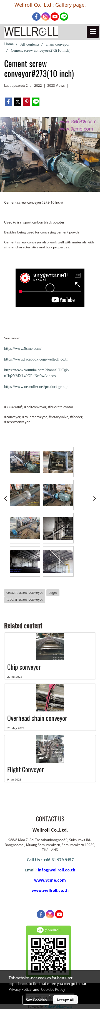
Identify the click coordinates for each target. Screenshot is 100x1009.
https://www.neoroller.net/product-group (36, 387)
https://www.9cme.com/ (22, 348)
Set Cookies (36, 999)
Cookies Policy (53, 989)
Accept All (65, 999)
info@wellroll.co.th (56, 870)
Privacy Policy (20, 989)
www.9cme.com (50, 880)
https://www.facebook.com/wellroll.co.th (36, 359)
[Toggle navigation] (93, 32)
